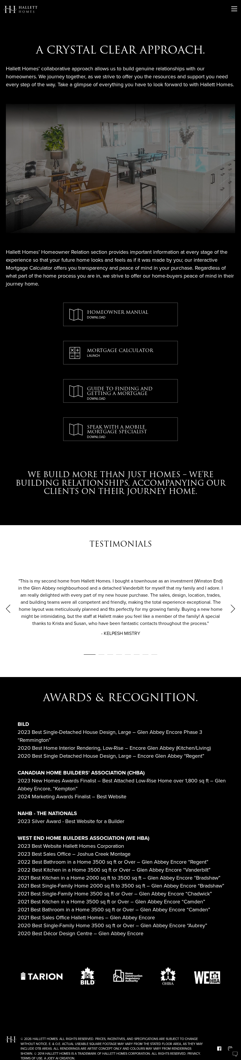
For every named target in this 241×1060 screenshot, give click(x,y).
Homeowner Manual (117, 314)
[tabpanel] (120, 609)
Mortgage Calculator (120, 352)
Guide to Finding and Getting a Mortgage (120, 393)
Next (233, 608)
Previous (8, 608)
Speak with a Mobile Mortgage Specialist (117, 431)
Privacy (194, 1053)
